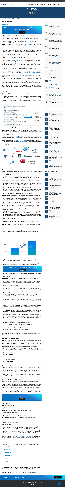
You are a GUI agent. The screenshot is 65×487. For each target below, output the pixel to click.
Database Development (8, 455)
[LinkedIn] (58, 1)
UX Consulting (51, 113)
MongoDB (18, 45)
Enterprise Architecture (8, 463)
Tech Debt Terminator (52, 196)
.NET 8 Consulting (51, 122)
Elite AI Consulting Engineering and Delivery (9, 1)
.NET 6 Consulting (51, 141)
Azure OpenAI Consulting (53, 173)
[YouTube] (60, 1)
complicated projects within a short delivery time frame (23, 436)
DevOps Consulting (52, 187)
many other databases (20, 47)
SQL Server (30, 44)
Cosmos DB (14, 45)
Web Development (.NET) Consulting (54, 156)
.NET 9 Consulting (51, 118)
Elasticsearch (4, 75)
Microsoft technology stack (20, 387)
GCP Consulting (51, 201)
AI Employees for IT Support (53, 206)
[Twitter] (56, 1)
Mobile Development (7, 450)
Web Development (7, 449)
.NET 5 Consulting (51, 145)
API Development (7, 453)
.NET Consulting (51, 160)
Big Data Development (52, 32)
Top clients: (5, 54)
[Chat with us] (59, 483)
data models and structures (19, 60)
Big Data (5, 447)
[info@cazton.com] (62, 1)
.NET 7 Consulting (51, 131)
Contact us (35, 333)
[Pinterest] (7, 24)
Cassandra (23, 45)
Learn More (22, 32)
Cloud (5, 457)
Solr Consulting (51, 178)
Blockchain (6, 461)
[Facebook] (54, 1)
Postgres (37, 44)
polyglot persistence (17, 63)
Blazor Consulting (51, 165)
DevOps (5, 458)
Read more (53, 35)
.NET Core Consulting (52, 150)
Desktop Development (8, 452)
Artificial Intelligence (7, 446)
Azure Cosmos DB (30, 41)
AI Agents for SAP (51, 215)
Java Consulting (51, 136)
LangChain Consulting (52, 192)
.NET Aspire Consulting (52, 127)
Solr (39, 73)
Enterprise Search (7, 460)
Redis (25, 71)
